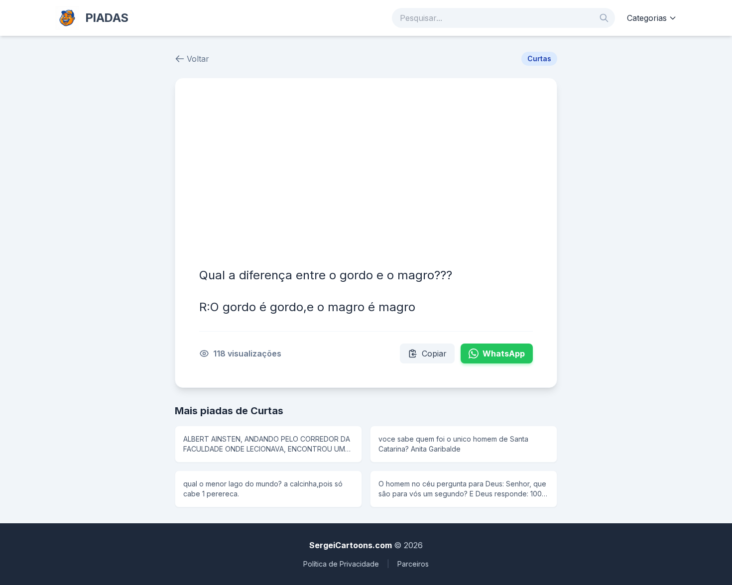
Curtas (539, 58)
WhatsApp (504, 353)
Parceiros (413, 564)
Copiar (434, 353)
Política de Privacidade (341, 564)
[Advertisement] (366, 176)
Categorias (647, 18)
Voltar (198, 59)
